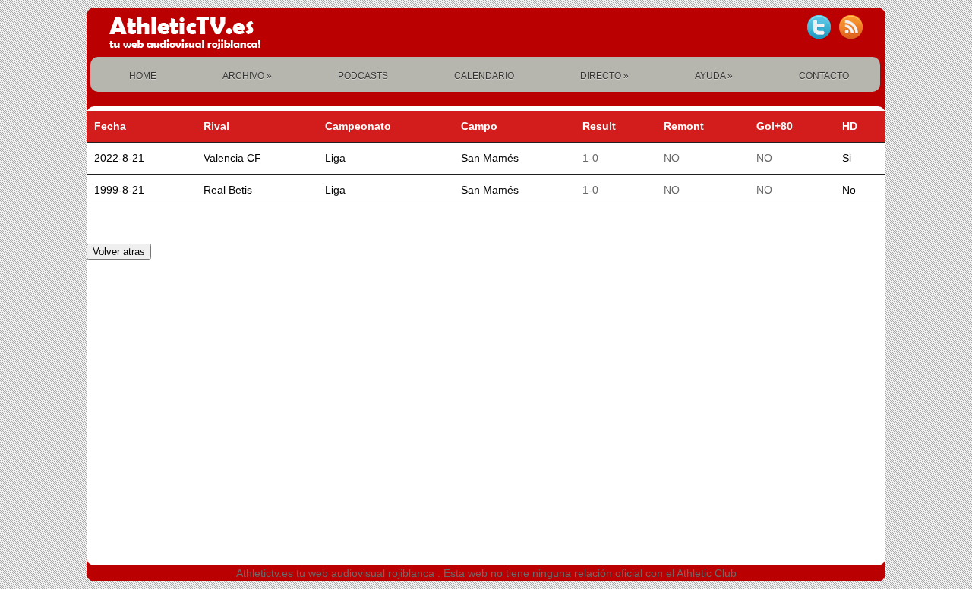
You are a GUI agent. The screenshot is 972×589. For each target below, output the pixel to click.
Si (846, 158)
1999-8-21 (119, 190)
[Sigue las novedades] (818, 27)
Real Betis (228, 190)
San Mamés (490, 158)
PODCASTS (363, 76)
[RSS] (850, 27)
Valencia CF (232, 158)
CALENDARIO (484, 76)
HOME (142, 76)
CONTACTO (824, 76)
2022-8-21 (119, 158)
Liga (335, 158)
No (849, 190)
